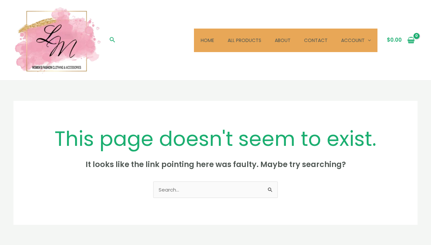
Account (353, 40)
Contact (316, 40)
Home (207, 40)
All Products (244, 40)
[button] (112, 40)
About (283, 40)
